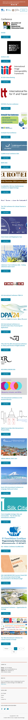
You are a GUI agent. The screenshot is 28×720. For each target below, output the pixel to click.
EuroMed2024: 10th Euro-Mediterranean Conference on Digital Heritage (12, 187)
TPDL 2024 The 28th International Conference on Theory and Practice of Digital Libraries (14, 344)
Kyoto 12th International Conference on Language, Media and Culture (12, 488)
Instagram (16, 4)
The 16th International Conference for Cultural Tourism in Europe (11, 638)
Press (2, 697)
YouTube (14, 4)
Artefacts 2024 (5, 57)
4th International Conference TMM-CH (12, 295)
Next (14, 651)
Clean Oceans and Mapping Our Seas (11, 237)
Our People (3, 693)
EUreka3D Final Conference (8, 133)
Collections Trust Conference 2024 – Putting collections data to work (13, 265)
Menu (24, 10)
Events (2, 695)
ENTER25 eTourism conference (9, 104)
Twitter (13, 4)
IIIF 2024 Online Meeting (8, 77)
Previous (6, 648)
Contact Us (3, 699)
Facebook (11, 4)
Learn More (5, 37)
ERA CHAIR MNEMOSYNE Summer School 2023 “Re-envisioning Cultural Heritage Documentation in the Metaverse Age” (14, 577)
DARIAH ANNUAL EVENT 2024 (9, 458)
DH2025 (3, 33)
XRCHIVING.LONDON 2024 (8, 369)
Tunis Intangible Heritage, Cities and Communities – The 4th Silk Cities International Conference (11, 515)
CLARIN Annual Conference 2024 (10, 153)
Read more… (4, 684)
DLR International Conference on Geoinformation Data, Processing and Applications (11, 325)
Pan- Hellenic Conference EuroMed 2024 (12, 546)
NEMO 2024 (4, 163)
